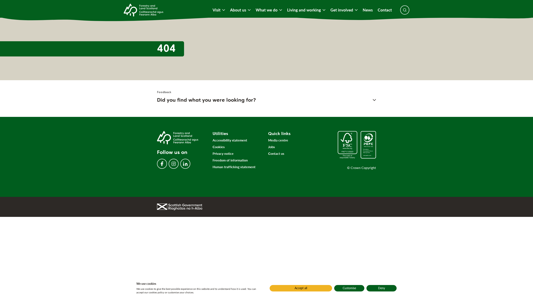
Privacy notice (223, 153)
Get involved (341, 10)
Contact (385, 10)
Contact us (276, 153)
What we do (267, 10)
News (368, 10)
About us (238, 10)
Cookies (219, 147)
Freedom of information (230, 160)
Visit (216, 10)
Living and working (304, 10)
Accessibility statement (230, 140)
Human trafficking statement (234, 167)
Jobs (271, 147)
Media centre (278, 140)
